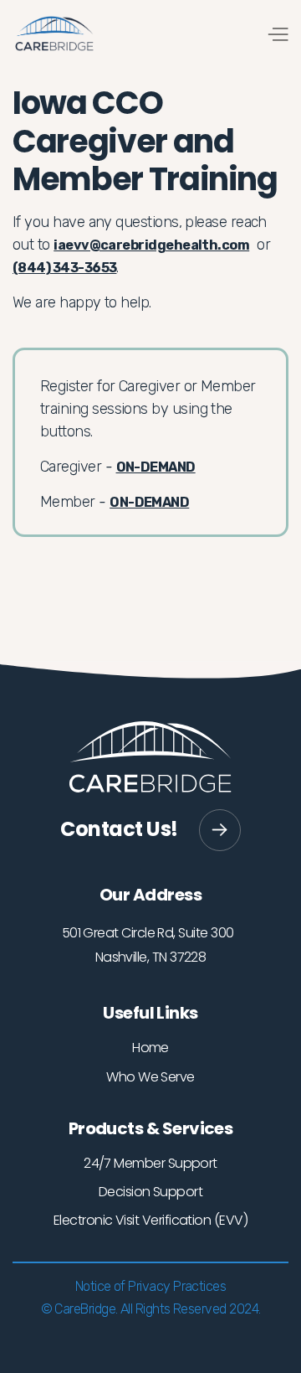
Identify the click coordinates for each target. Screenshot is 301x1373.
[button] (277, 33)
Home (150, 1048)
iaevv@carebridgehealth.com (151, 245)
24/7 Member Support (150, 1163)
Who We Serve (150, 1077)
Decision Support (150, 1192)
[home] (54, 33)
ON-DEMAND (156, 467)
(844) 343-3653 (64, 268)
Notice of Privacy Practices (150, 1286)
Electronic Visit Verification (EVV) (150, 1220)
